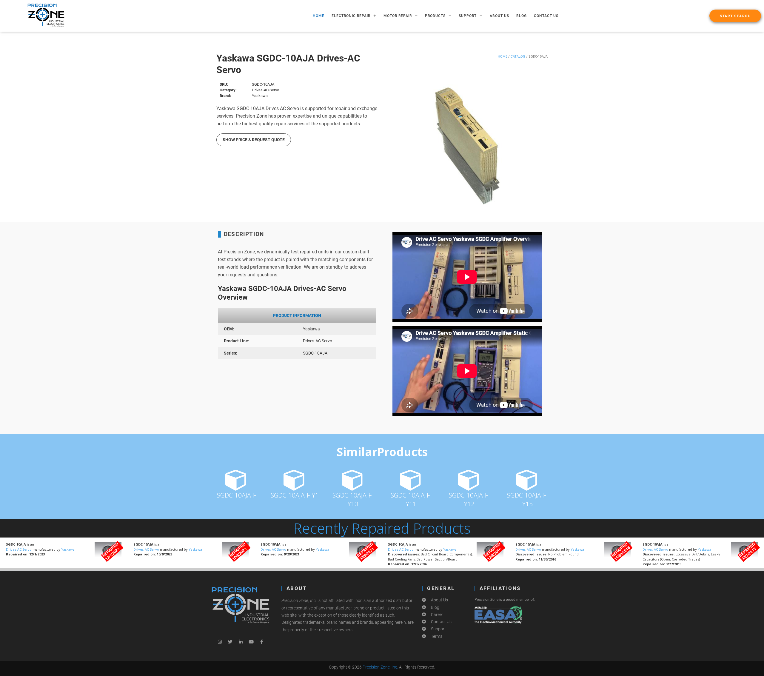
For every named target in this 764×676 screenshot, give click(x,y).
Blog (521, 16)
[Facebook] (261, 641)
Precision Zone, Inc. (380, 667)
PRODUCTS (435, 16)
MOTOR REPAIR (397, 16)
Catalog (518, 56)
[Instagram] (219, 641)
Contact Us (546, 16)
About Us (499, 16)
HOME (318, 16)
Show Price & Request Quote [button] (254, 139)
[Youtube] (251, 641)
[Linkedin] (240, 641)
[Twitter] (230, 641)
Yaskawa (68, 549)
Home (502, 56)
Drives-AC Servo (19, 549)
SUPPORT (468, 16)
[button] (735, 16)
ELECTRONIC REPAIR (351, 16)
